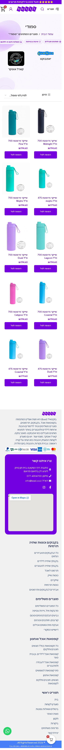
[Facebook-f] (50, 487)
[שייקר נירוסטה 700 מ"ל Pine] (16, 121)
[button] (45, 155)
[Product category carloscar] (16, 62)
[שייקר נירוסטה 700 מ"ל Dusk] (16, 235)
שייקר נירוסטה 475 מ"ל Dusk (47, 370)
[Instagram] (44, 487)
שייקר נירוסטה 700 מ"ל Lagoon (47, 256)
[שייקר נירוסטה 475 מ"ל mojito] (46, 178)
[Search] (42, 9)
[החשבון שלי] (11, 9)
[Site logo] (26, 8)
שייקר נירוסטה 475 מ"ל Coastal (18, 370)
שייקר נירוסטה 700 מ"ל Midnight (47, 142)
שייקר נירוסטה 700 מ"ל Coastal (47, 313)
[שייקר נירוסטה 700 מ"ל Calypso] (16, 292)
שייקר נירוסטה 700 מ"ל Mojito (18, 199)
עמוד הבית (47, 34)
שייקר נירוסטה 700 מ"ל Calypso (18, 313)
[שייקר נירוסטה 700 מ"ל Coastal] (46, 292)
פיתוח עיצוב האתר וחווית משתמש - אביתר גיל (31, 746)
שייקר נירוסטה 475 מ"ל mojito (47, 199)
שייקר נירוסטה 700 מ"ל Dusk (18, 256)
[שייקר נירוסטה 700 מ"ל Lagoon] (46, 235)
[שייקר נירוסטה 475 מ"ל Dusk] (46, 349)
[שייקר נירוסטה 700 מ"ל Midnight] (46, 121)
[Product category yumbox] (46, 56)
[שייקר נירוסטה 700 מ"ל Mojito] (16, 178)
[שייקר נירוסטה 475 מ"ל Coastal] (16, 349)
